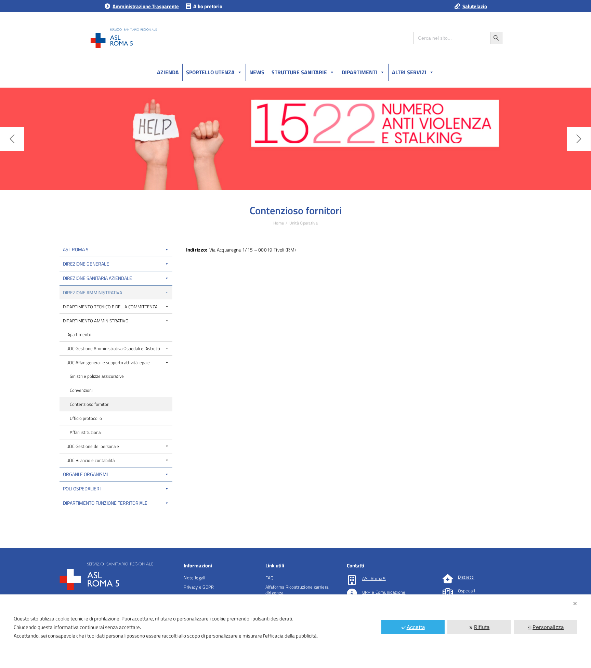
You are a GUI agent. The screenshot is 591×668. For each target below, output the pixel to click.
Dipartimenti (359, 72)
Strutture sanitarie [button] (299, 72)
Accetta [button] (416, 627)
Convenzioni (81, 390)
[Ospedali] (448, 592)
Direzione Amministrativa (92, 292)
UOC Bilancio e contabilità (90, 460)
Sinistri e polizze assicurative (97, 376)
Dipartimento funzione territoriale (105, 502)
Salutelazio (474, 6)
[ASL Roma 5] (352, 580)
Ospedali (466, 590)
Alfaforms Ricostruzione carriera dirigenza (297, 589)
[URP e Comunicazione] (352, 594)
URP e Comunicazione (384, 592)
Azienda (168, 72)
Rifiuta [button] (481, 627)
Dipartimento (78, 334)
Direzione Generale (86, 263)
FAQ (269, 577)
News (256, 72)
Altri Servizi (409, 72)
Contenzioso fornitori (89, 404)
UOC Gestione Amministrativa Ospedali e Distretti (113, 348)
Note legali (194, 577)
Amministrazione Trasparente (146, 6)
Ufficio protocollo (86, 418)
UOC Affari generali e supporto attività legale (108, 362)
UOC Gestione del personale (92, 446)
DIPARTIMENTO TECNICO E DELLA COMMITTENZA (110, 306)
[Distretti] (448, 579)
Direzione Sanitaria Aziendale (97, 278)
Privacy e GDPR (199, 586)
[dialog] (295, 631)
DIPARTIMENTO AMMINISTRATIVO (96, 320)
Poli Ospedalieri (82, 488)
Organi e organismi (85, 474)
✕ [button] (575, 603)
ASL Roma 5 (76, 249)
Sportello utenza (210, 72)
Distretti (466, 577)
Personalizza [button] (548, 627)
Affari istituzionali (86, 432)
